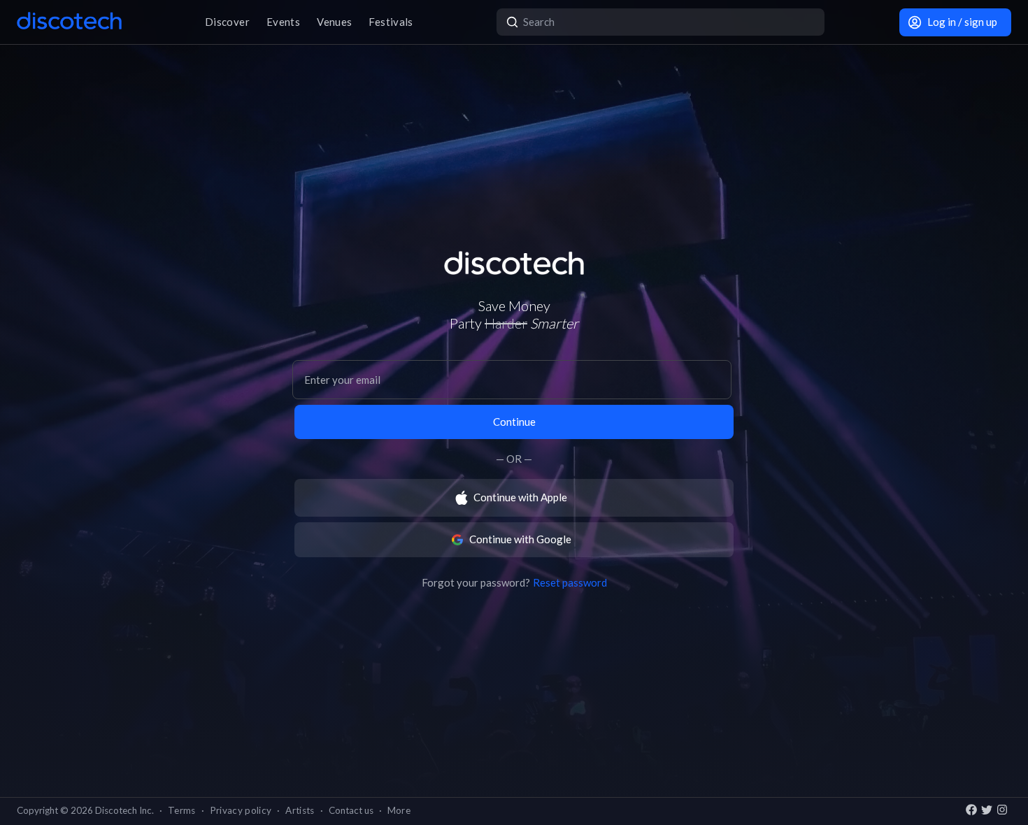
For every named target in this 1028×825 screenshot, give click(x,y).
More (399, 810)
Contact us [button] (351, 810)
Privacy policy (241, 810)
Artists (299, 810)
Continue (514, 421)
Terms (182, 810)
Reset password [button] (570, 582)
